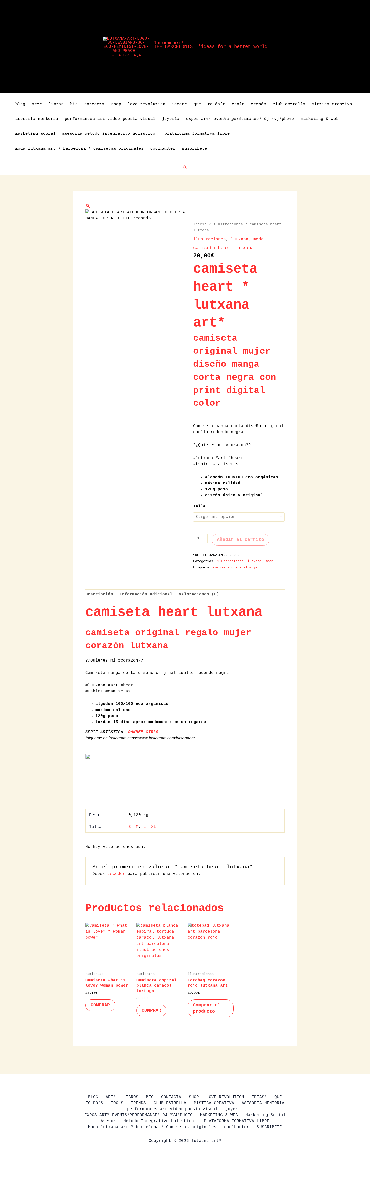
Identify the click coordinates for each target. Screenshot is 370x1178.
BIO (74, 104)
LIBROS (56, 104)
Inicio (200, 224)
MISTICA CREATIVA (332, 104)
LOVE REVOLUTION (146, 104)
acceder (116, 874)
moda (258, 239)
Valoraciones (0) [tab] (199, 594)
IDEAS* (179, 104)
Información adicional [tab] (146, 594)
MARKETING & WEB (320, 119)
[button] (185, 167)
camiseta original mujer (236, 567)
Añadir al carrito (240, 539)
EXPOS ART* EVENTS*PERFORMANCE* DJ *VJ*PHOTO (240, 119)
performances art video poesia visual (110, 119)
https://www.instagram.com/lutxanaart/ (161, 738)
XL (153, 827)
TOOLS (238, 104)
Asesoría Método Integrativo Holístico (110, 133)
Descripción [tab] (99, 594)
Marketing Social (35, 133)
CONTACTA (94, 104)
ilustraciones (228, 224)
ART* (37, 104)
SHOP (116, 104)
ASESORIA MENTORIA (36, 119)
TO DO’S (216, 104)
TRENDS (258, 104)
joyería (170, 119)
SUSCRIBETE (194, 148)
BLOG (20, 104)
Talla (199, 506)
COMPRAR (100, 1005)
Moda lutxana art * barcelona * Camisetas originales (79, 148)
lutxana (239, 239)
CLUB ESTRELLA (289, 104)
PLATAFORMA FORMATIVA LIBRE (197, 133)
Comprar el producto (206, 1008)
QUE (197, 104)
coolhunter (162, 148)
